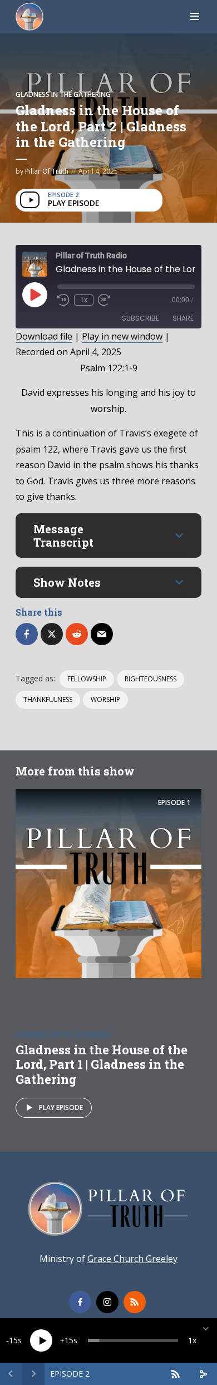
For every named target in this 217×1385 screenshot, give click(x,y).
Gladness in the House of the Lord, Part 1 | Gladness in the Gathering (102, 1064)
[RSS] (135, 1302)
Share (183, 318)
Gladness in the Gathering (63, 94)
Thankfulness (47, 699)
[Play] (41, 1340)
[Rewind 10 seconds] (63, 300)
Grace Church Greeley (132, 1259)
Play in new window (122, 336)
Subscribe (140, 318)
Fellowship (86, 679)
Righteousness (150, 679)
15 (13, 1340)
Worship (105, 699)
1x (83, 300)
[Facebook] (80, 1302)
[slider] (133, 1340)
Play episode (61, 1107)
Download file (44, 336)
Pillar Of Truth (46, 171)
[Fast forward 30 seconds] (104, 300)
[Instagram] (107, 1302)
